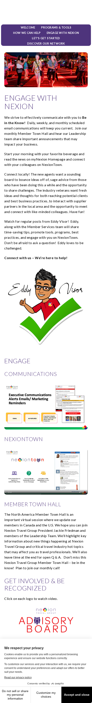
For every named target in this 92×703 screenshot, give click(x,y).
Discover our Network (46, 43)
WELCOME (28, 27)
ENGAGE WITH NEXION (63, 33)
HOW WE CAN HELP (27, 33)
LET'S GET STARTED (46, 38)
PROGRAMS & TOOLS (56, 27)
